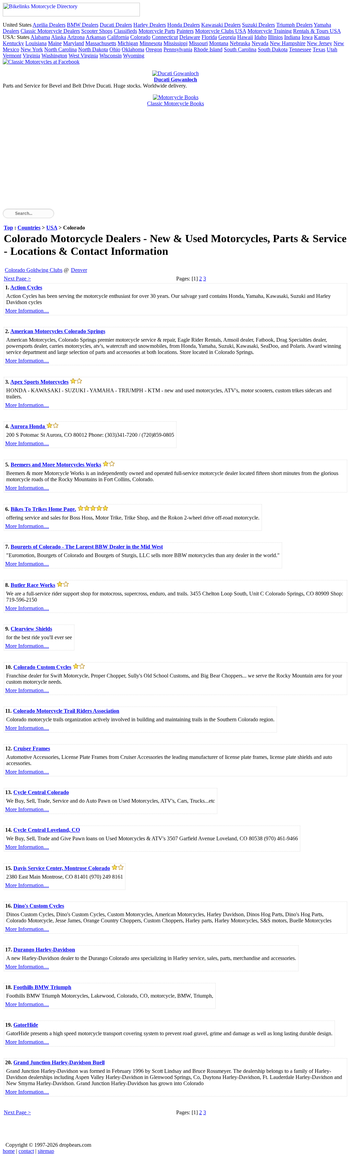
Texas (319, 49)
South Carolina (240, 49)
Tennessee (300, 49)
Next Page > (17, 278)
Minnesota (151, 43)
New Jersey (319, 43)
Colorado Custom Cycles (42, 667)
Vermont (12, 55)
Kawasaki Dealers (221, 25)
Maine (55, 43)
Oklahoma (133, 49)
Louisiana (36, 43)
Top (8, 228)
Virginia (31, 55)
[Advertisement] (175, 161)
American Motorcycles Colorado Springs (57, 331)
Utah (332, 49)
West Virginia (83, 55)
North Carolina (60, 49)
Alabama (40, 37)
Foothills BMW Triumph (42, 987)
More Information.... (27, 311)
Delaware (189, 37)
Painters (185, 31)
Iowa (307, 37)
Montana (218, 43)
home (9, 1151)
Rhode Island (208, 49)
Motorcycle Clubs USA (220, 31)
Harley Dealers (149, 25)
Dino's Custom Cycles (38, 906)
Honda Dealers (183, 25)
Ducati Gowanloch (175, 79)
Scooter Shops (96, 31)
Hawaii (245, 37)
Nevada (260, 43)
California (118, 37)
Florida (209, 37)
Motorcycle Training (269, 31)
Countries (28, 228)
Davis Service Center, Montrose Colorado (61, 868)
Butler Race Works (33, 585)
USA (51, 228)
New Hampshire (287, 43)
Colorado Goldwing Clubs (33, 270)
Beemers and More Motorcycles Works (56, 465)
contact (26, 1151)
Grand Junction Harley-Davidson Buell (59, 1062)
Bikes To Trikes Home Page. (43, 509)
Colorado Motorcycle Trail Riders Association (66, 711)
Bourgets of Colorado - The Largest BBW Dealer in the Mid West (87, 547)
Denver (79, 270)
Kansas (322, 37)
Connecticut (165, 37)
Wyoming (133, 55)
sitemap (46, 1151)
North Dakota (93, 49)
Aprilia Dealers (49, 25)
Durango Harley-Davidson (44, 949)
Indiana (292, 37)
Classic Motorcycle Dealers (50, 31)
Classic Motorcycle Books (175, 103)
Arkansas (96, 37)
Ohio (114, 49)
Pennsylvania (178, 49)
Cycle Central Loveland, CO (46, 830)
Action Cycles (26, 287)
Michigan (128, 43)
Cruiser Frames (31, 748)
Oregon (154, 49)
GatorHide (25, 1025)
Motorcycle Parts (156, 31)
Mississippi (175, 43)
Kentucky (13, 43)
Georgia (227, 37)
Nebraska (240, 43)
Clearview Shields (31, 629)
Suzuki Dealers (258, 25)
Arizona (76, 37)
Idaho (260, 37)
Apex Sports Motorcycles (39, 382)
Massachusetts (100, 43)
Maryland (73, 43)
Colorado (140, 37)
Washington (54, 55)
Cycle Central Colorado (41, 792)
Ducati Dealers (116, 25)
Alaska (58, 37)
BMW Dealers (82, 25)
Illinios (275, 37)
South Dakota (273, 49)
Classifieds (125, 31)
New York (32, 49)
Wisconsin (110, 55)
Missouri (198, 43)
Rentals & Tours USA (317, 31)
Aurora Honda (28, 426)
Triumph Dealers (294, 25)
